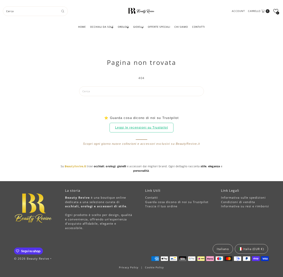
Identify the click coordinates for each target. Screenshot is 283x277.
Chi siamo (181, 26)
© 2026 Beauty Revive (32, 258)
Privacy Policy (129, 267)
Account (238, 11)
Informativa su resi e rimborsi (245, 206)
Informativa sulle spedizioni (243, 197)
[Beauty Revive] (141, 10)
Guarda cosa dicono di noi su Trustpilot (176, 202)
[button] (275, 11)
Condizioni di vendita (238, 202)
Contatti (198, 26)
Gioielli (138, 26)
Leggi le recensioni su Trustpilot (141, 127)
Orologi (123, 26)
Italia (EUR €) (253, 249)
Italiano (223, 249)
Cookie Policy (154, 267)
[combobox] (35, 11)
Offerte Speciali (159, 26)
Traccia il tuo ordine (161, 206)
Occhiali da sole (101, 26)
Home (82, 26)
